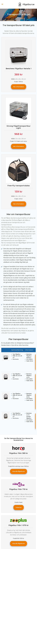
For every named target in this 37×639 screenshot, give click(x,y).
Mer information (18, 87)
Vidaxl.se (19, 507)
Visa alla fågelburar (18, 471)
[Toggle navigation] (2, 4)
